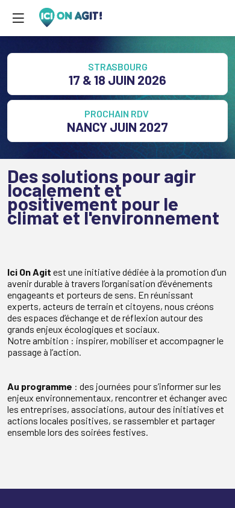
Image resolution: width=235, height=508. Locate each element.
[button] (18, 18)
